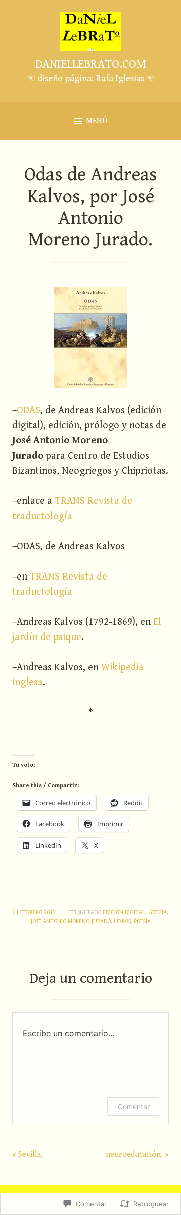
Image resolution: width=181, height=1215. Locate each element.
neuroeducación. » (137, 1154)
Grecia (157, 912)
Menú (97, 121)
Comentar (134, 1106)
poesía (142, 921)
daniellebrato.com (90, 64)
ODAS (28, 410)
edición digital (124, 912)
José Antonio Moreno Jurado (70, 921)
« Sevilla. (27, 1154)
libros (122, 921)
